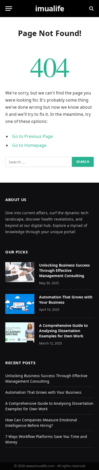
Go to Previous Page (32, 136)
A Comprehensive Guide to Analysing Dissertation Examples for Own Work (63, 330)
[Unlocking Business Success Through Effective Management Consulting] (19, 272)
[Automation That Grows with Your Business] (19, 304)
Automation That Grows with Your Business (43, 392)
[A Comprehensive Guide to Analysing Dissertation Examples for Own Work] (19, 332)
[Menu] (8, 8)
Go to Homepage (29, 145)
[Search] (91, 8)
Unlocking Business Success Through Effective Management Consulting (64, 270)
